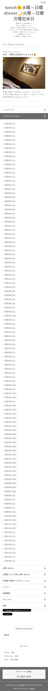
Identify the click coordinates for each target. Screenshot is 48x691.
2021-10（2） (10, 336)
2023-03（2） (10, 266)
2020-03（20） (11, 409)
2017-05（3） (10, 544)
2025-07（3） (10, 160)
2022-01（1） (10, 324)
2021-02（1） (10, 369)
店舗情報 (6, 593)
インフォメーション (11, 116)
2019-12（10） (11, 422)
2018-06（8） (10, 495)
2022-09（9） (10, 291)
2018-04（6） (10, 503)
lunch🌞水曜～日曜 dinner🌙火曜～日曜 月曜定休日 (24, 13)
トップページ (8, 110)
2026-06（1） (10, 127)
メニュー (6, 587)
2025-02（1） (10, 177)
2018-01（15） (11, 516)
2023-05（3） (10, 258)
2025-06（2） (10, 164)
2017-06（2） (10, 540)
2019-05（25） (11, 450)
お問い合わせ (8, 568)
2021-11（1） (10, 332)
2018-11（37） (11, 475)
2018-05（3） (10, 499)
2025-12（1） (10, 144)
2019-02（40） (11, 463)
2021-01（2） (10, 373)
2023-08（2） (10, 246)
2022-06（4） (10, 303)
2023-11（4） (10, 234)
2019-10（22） (11, 430)
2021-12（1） (10, 328)
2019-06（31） (11, 446)
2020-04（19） (11, 405)
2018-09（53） (11, 483)
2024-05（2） (10, 213)
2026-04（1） (10, 136)
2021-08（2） (10, 344)
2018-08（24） (11, 487)
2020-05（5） (10, 401)
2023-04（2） (10, 262)
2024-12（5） (10, 185)
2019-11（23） (11, 426)
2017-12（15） (11, 520)
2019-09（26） (11, 434)
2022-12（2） (10, 279)
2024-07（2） (10, 205)
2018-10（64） (11, 479)
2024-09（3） (10, 197)
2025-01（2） (10, 181)
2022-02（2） (10, 320)
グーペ (25, 688)
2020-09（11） (11, 385)
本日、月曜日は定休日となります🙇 (19, 54)
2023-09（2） (10, 242)
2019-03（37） (11, 458)
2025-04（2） (10, 168)
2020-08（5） (10, 389)
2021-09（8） (10, 340)
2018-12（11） (11, 471)
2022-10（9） (10, 287)
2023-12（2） (10, 230)
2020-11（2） (10, 377)
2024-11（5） (10, 189)
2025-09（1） (10, 152)
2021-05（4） (10, 356)
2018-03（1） (10, 508)
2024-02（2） (10, 221)
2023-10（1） (10, 238)
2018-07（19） (11, 491)
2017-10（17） (11, 528)
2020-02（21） (11, 414)
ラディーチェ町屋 (18, 685)
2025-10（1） (10, 148)
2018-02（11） (11, 512)
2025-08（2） (10, 156)
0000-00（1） (10, 561)
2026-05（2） (10, 132)
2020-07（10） (11, 393)
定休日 (6, 635)
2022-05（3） (10, 307)
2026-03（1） (10, 140)
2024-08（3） (10, 201)
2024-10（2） (10, 193)
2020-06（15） (11, 397)
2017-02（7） (10, 557)
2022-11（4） (10, 283)
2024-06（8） (10, 209)
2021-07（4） (10, 348)
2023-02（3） (10, 270)
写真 (4, 606)
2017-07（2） (10, 536)
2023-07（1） (10, 250)
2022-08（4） (10, 295)
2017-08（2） (10, 532)
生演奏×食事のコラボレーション (17, 581)
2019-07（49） (11, 442)
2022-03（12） (11, 315)
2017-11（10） (11, 524)
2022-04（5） (10, 311)
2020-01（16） (11, 418)
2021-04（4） (10, 360)
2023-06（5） (10, 254)
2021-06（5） (10, 352)
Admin (32, 688)
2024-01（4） (10, 226)
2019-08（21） (11, 438)
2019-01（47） (11, 467)
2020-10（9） (10, 381)
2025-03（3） (10, 172)
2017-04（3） (10, 548)
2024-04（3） (10, 217)
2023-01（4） (10, 275)
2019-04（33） (11, 454)
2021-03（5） (10, 364)
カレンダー (7, 599)
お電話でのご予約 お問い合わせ (16, 574)
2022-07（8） (10, 299)
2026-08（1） (10, 123)
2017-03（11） (11, 552)
